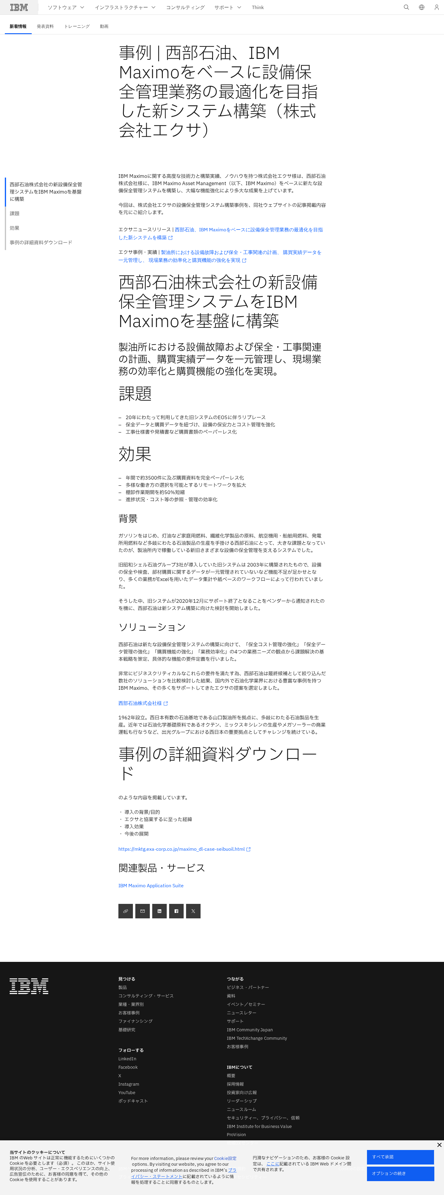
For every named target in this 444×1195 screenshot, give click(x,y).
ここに (272, 1164)
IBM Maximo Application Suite (151, 885)
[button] (422, 7)
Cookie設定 (225, 1158)
